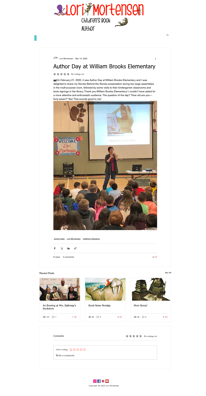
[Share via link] (75, 248)
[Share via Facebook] (54, 248)
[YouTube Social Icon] (107, 381)
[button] (167, 35)
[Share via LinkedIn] (68, 248)
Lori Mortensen (74, 239)
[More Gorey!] (150, 289)
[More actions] (155, 58)
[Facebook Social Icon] (99, 381)
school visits (59, 239)
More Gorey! (140, 305)
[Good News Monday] (105, 289)
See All (168, 273)
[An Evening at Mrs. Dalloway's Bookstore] (60, 289)
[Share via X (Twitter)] (61, 248)
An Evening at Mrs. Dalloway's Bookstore (59, 307)
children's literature (91, 239)
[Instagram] (95, 381)
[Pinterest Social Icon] (103, 381)
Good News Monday (99, 305)
